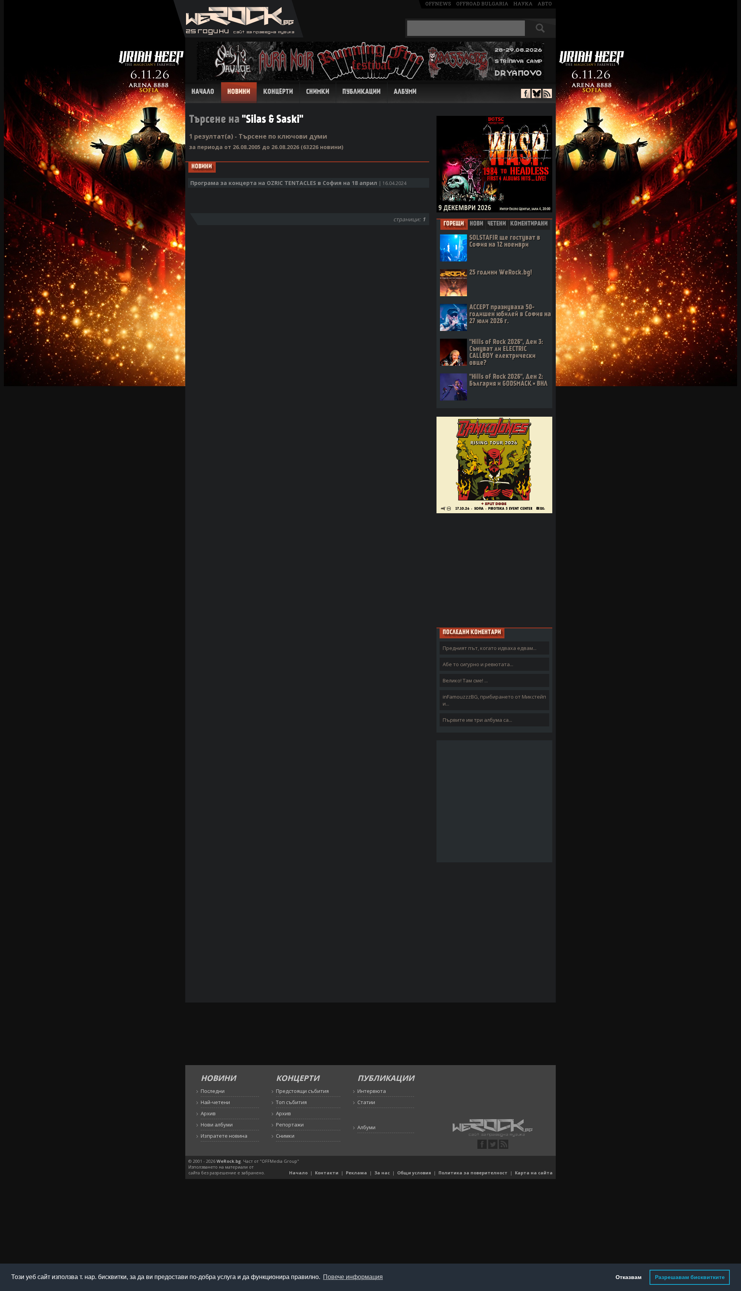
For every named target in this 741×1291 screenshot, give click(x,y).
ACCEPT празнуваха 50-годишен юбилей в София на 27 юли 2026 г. (510, 314)
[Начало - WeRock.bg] (238, 35)
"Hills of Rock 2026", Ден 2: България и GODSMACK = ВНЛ (508, 380)
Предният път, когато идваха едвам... (489, 648)
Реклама (356, 1173)
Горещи (453, 224)
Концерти (278, 92)
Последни (213, 1090)
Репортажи (290, 1124)
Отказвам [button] (628, 1277)
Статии (366, 1102)
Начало (202, 92)
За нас (382, 1173)
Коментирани (529, 224)
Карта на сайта (534, 1173)
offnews (438, 3)
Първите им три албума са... (477, 719)
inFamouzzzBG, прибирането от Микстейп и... (494, 700)
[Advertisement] (494, 570)
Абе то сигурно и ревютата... (478, 664)
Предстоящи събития (302, 1090)
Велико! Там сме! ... (465, 680)
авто (545, 3)
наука (523, 3)
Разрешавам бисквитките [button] (690, 1277)
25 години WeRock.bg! (500, 273)
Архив (208, 1113)
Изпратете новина (224, 1135)
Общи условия (414, 1173)
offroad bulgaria (482, 3)
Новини (238, 92)
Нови (476, 224)
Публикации (361, 92)
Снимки (317, 92)
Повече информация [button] (353, 1277)
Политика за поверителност (473, 1173)
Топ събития (291, 1102)
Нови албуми (217, 1124)
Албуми (405, 92)
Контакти (326, 1173)
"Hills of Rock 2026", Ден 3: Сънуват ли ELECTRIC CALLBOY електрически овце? (506, 352)
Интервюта (371, 1090)
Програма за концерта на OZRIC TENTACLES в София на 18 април (298, 183)
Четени (496, 224)
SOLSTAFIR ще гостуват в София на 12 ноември (504, 241)
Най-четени (215, 1102)
